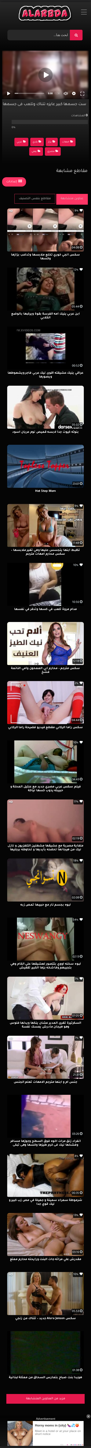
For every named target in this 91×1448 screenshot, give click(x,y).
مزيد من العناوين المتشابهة (45, 1399)
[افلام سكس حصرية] (46, 14)
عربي (19, 142)
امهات (65, 142)
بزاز (50, 142)
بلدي (35, 142)
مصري (51, 151)
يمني (34, 151)
